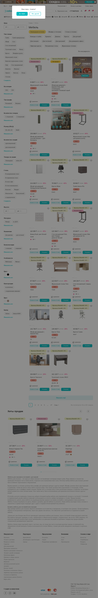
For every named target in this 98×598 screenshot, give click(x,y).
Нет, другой (35, 13)
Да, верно (22, 13)
